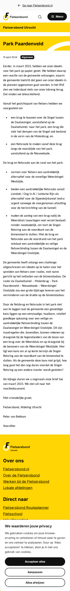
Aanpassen (35, 572)
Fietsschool (12, 514)
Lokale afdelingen (17, 488)
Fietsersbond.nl (16, 469)
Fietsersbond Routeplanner (26, 508)
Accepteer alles (35, 561)
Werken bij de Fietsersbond (26, 481)
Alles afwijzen (35, 582)
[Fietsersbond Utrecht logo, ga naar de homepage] (15, 16)
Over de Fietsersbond (21, 475)
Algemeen (27, 57)
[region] (35, 555)
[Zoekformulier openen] (42, 16)
